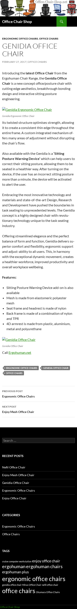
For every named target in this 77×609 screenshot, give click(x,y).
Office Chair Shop (17, 21)
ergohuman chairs (44, 566)
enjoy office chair (46, 561)
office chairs (14, 373)
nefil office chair (50, 584)
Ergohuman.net (20, 352)
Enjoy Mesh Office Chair (18, 409)
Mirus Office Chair (31, 584)
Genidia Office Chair (15, 483)
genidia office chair (55, 368)
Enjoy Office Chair (14, 498)
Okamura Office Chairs (48, 592)
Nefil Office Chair (13, 467)
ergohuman (13, 566)
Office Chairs (48, 38)
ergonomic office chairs (21, 368)
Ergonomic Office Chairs (20, 38)
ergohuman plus (15, 572)
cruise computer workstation (16, 561)
